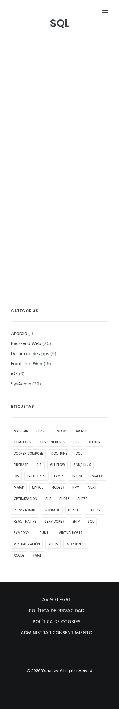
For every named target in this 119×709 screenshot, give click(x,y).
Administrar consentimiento (56, 633)
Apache (42, 431)
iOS (14, 374)
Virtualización (27, 544)
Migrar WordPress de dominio (56, 188)
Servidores (54, 521)
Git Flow (57, 465)
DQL (79, 453)
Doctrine (59, 453)
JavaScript (36, 476)
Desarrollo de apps (30, 354)
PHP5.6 (64, 499)
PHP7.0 (82, 499)
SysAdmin (30, 198)
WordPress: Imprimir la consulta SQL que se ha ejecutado (58, 88)
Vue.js (53, 544)
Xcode (19, 555)
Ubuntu (44, 533)
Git (39, 465)
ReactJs (93, 510)
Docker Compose (28, 453)
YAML (37, 555)
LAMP (58, 476)
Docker (94, 442)
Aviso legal (56, 600)
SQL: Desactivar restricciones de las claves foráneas (59, 236)
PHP (48, 499)
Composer (22, 442)
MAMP (19, 487)
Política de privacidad (56, 611)
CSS (76, 442)
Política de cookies (56, 622)
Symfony (21, 533)
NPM (76, 487)
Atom (62, 431)
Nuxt (92, 487)
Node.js (58, 487)
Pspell (73, 510)
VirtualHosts (70, 533)
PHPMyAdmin (24, 510)
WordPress (75, 544)
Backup (81, 431)
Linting (77, 476)
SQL (91, 521)
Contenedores (52, 442)
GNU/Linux (82, 465)
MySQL (37, 487)
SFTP (76, 521)
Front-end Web (35, 153)
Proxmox (52, 510)
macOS (97, 476)
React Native (25, 521)
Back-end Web (34, 102)
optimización (25, 499)
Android (19, 334)
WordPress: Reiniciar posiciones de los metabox (58, 139)
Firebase (21, 465)
